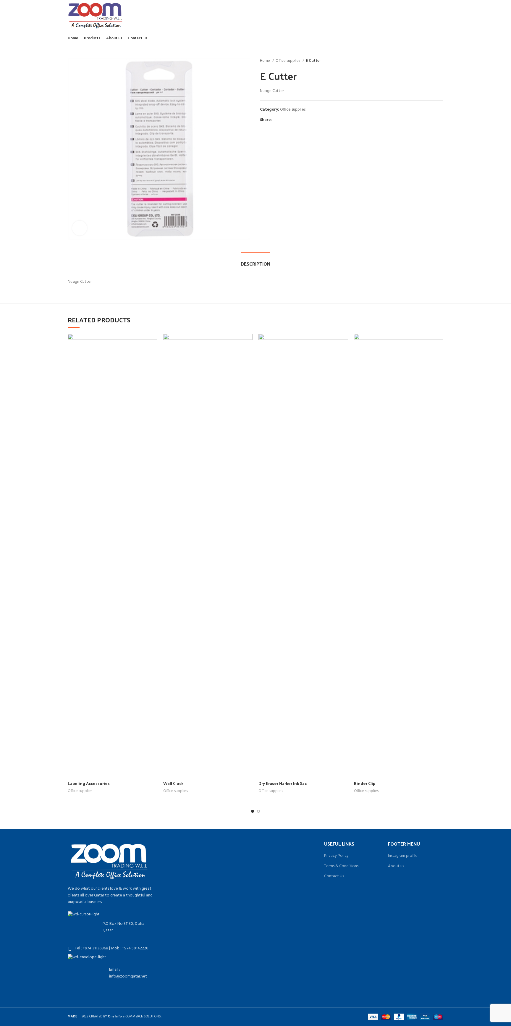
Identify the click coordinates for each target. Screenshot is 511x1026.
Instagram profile (403, 856)
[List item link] (111, 948)
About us (396, 866)
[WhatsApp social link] (290, 120)
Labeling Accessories (89, 783)
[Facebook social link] (276, 120)
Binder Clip (364, 783)
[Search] (441, 15)
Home (265, 61)
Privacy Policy (336, 856)
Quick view (152, 343)
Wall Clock (173, 783)
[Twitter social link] (283, 120)
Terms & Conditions (341, 866)
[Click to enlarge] (79, 228)
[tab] (255, 261)
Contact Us (334, 876)
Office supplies (288, 61)
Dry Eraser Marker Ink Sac (282, 783)
